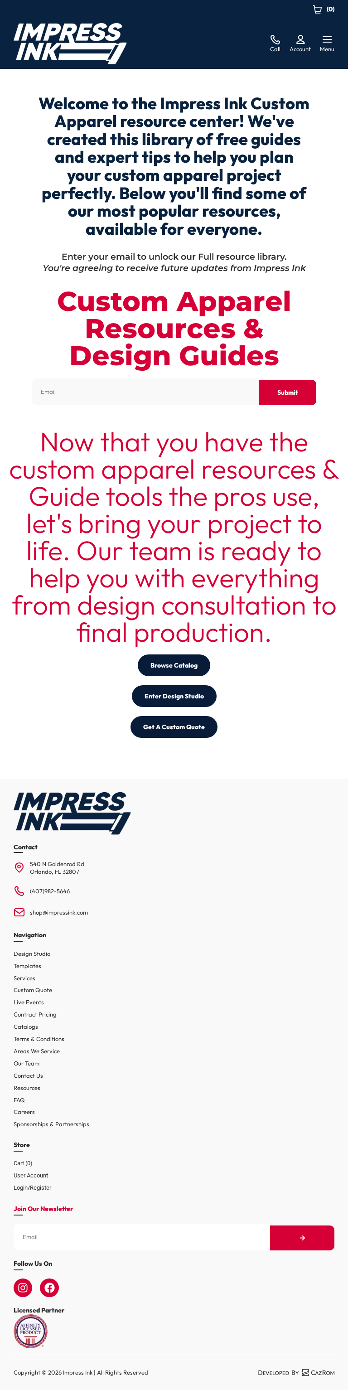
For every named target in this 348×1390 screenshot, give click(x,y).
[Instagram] (23, 1288)
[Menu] (327, 39)
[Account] (300, 39)
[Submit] (302, 1237)
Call (275, 49)
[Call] (275, 39)
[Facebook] (49, 1288)
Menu (327, 49)
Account (300, 49)
